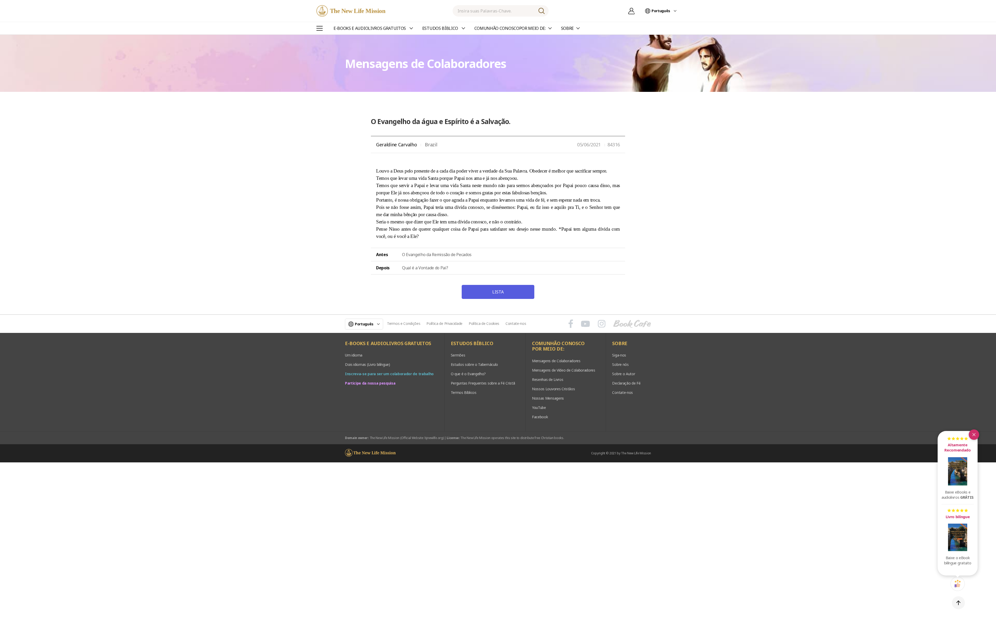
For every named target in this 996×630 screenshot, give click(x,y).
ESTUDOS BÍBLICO (472, 343)
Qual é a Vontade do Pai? (425, 268)
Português (661, 10)
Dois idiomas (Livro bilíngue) (367, 364)
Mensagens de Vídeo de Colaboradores (563, 370)
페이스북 (571, 324)
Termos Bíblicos (463, 392)
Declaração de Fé (626, 383)
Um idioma (353, 355)
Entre (631, 11)
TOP (958, 602)
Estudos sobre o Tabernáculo (474, 364)
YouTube (539, 407)
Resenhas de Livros (547, 379)
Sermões (458, 355)
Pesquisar (541, 11)
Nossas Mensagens (548, 398)
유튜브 (585, 324)
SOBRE (619, 343)
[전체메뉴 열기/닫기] (319, 28)
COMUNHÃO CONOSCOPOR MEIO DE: (558, 346)
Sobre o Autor (623, 373)
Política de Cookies (484, 323)
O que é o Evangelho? (468, 373)
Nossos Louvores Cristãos (553, 388)
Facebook (540, 416)
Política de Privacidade (444, 323)
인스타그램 (601, 324)
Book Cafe (632, 324)
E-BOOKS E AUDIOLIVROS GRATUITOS (388, 343)
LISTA (498, 292)
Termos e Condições (403, 323)
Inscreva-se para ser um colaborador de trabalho (389, 373)
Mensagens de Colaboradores (556, 360)
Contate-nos (516, 323)
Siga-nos (619, 355)
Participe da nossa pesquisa (370, 383)
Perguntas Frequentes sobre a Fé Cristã (483, 383)
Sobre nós (620, 364)
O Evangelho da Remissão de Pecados (437, 254)
